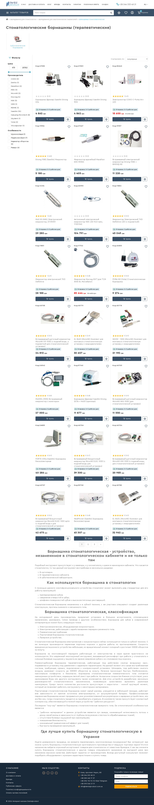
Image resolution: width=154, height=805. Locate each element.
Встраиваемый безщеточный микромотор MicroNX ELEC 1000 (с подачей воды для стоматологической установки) (89, 462)
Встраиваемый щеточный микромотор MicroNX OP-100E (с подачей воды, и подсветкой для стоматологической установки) (52, 342)
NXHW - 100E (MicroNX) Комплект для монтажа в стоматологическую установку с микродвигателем (129, 341)
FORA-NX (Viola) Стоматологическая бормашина (128, 280)
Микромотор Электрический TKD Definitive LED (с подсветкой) (127, 221)
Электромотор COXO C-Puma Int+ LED (128, 101)
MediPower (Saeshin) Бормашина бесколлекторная (88, 520)
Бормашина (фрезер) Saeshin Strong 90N (90, 101)
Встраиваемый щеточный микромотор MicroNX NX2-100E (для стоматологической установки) (129, 401)
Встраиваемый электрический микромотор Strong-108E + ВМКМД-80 (126, 162)
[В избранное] (69, 67)
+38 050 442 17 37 (88, 778)
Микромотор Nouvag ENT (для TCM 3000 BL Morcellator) (90, 280)
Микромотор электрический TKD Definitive (50, 280)
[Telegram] (56, 774)
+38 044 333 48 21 (127, 4)
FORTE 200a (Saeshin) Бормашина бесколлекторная (50, 460)
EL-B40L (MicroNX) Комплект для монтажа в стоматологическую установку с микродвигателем (127, 521)
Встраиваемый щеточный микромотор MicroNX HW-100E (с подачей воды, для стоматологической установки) (129, 461)
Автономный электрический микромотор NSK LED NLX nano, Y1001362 (88, 222)
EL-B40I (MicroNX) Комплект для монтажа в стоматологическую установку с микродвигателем (88, 341)
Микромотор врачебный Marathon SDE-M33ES (89, 161)
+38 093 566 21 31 (88, 783)
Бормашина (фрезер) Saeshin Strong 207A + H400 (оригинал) (90, 400)
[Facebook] (44, 774)
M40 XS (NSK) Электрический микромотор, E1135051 (48, 221)
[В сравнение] (67, 119)
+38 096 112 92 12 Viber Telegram (94, 781)
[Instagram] (52, 774)
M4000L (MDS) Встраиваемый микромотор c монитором (48, 400)
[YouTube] (48, 774)
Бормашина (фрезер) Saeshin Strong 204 (51, 101)
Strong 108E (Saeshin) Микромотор (51, 159)
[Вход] (132, 13)
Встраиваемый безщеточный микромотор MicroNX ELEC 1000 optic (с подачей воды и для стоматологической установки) (52, 522)
